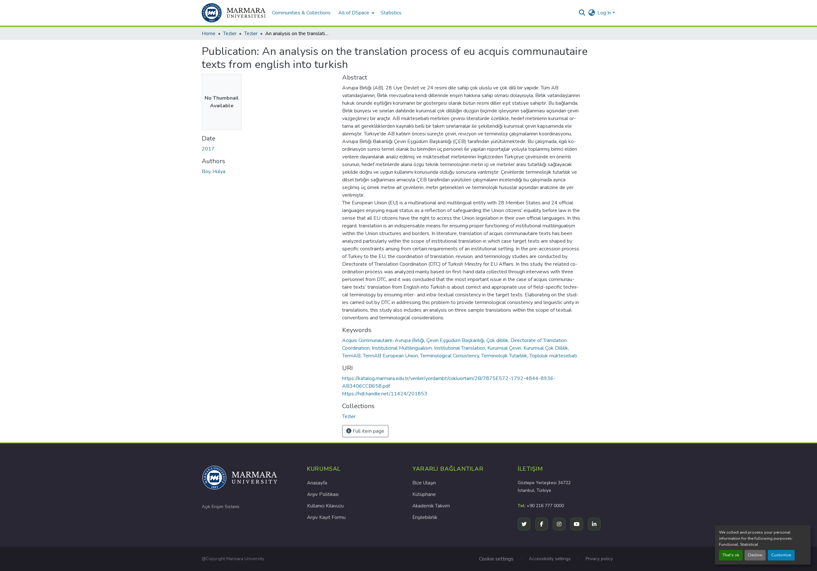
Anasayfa (317, 483)
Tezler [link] (229, 33)
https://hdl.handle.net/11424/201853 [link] (384, 393)
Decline (755, 555)
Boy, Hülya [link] (213, 171)
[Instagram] (559, 524)
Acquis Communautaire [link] (367, 340)
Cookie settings (496, 558)
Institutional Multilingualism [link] (402, 348)
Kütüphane (424, 494)
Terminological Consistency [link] (449, 355)
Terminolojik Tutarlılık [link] (504, 355)
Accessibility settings (550, 559)
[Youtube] (576, 524)
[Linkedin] (594, 524)
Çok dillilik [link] (497, 340)
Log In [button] (604, 12)
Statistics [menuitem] (391, 12)
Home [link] (208, 33)
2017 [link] (208, 148)
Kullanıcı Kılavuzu (325, 506)
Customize (781, 555)
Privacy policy (599, 559)
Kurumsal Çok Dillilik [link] (545, 348)
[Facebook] (541, 524)
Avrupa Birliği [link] (409, 340)
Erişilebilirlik (424, 517)
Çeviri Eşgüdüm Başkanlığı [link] (455, 340)
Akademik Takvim (431, 506)
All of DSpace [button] (353, 12)
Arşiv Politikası (323, 494)
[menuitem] (355, 13)
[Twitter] (524, 524)
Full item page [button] (367, 431)
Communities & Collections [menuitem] (301, 12)
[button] (234, 12)
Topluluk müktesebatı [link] (553, 355)
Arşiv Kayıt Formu (326, 517)
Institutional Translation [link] (459, 348)
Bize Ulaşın (424, 483)
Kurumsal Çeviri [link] (504, 348)
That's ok (731, 555)
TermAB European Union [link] (390, 355)
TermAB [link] (351, 355)
